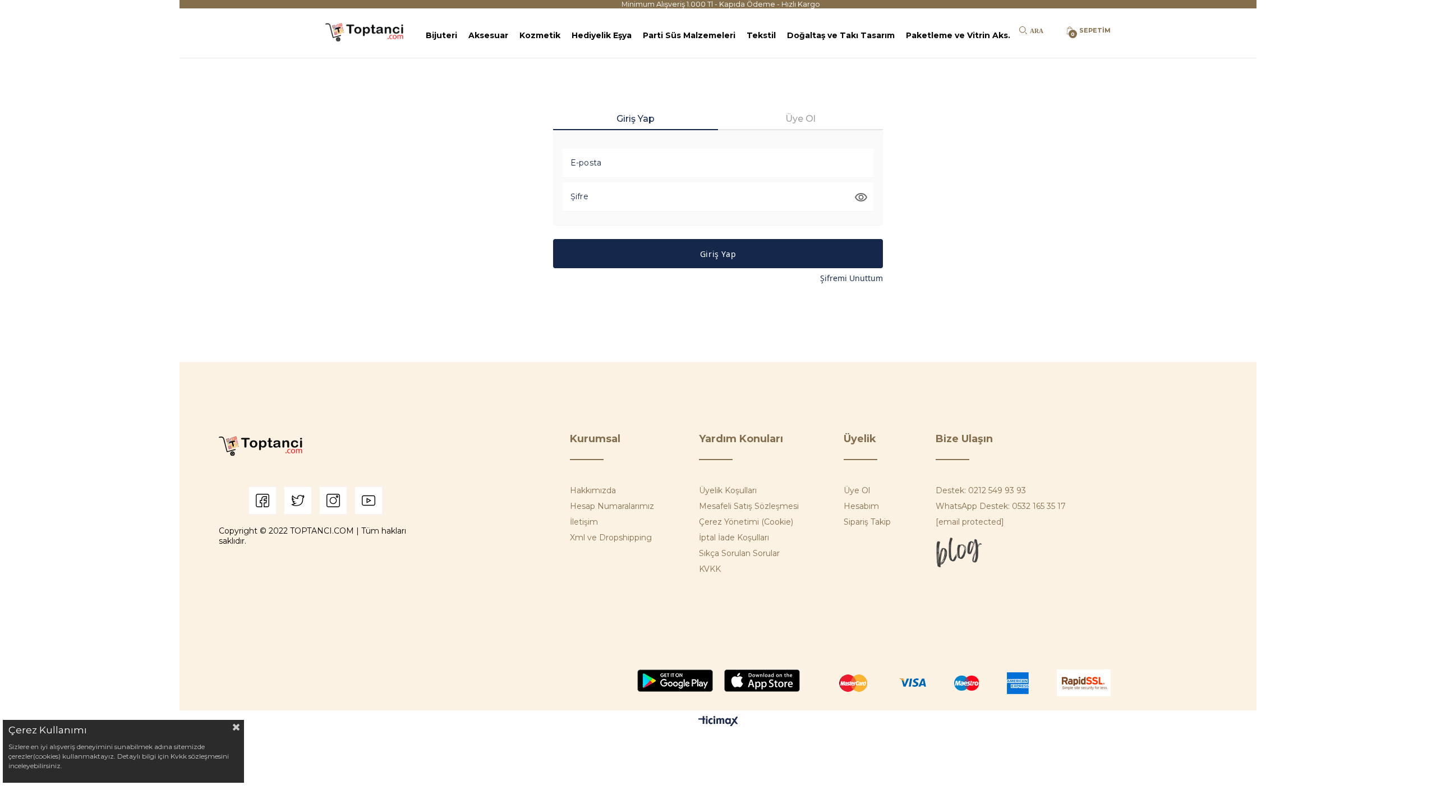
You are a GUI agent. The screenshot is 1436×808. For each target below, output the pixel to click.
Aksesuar (488, 35)
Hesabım (861, 506)
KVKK (710, 569)
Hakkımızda (593, 490)
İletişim (584, 522)
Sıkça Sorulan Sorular (739, 553)
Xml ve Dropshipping (611, 537)
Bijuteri (441, 35)
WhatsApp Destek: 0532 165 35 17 (1001, 506)
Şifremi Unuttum (851, 278)
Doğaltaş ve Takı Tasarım (841, 35)
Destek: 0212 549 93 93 (981, 490)
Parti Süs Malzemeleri (689, 35)
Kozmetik (539, 35)
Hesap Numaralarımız (612, 506)
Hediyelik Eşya (602, 35)
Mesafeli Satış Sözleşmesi (749, 506)
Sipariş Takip (867, 522)
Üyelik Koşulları (728, 490)
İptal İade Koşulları (734, 537)
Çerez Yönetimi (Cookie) (746, 522)
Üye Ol (857, 490)
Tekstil (761, 35)
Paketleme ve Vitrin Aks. (958, 35)
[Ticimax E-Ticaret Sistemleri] (718, 722)
